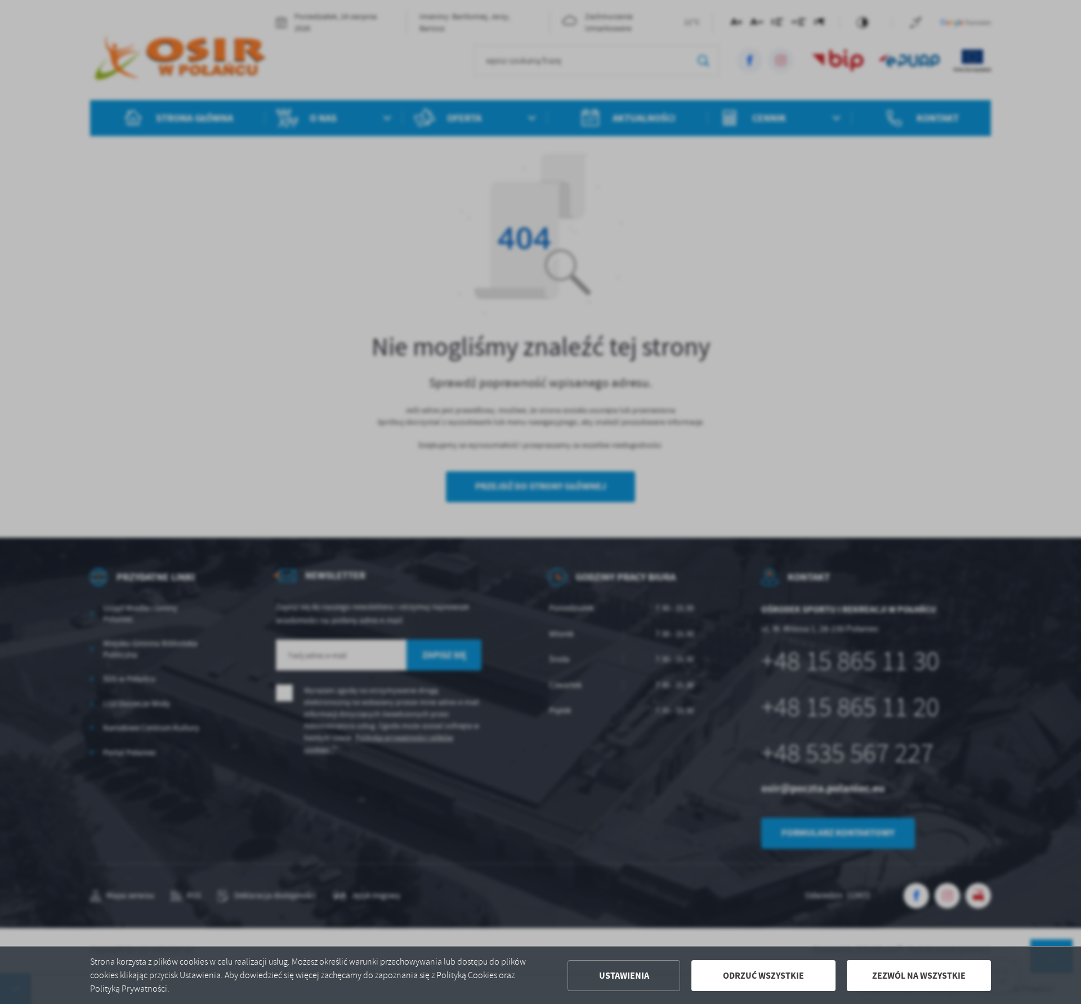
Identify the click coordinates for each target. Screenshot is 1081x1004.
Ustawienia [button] (624, 976)
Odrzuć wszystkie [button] (763, 976)
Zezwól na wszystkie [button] (919, 976)
